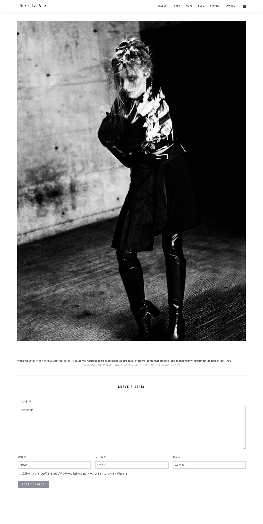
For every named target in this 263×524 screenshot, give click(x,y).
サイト (176, 457)
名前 (22, 457)
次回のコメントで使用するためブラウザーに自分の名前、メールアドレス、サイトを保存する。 (76, 473)
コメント (24, 401)
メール (100, 457)
